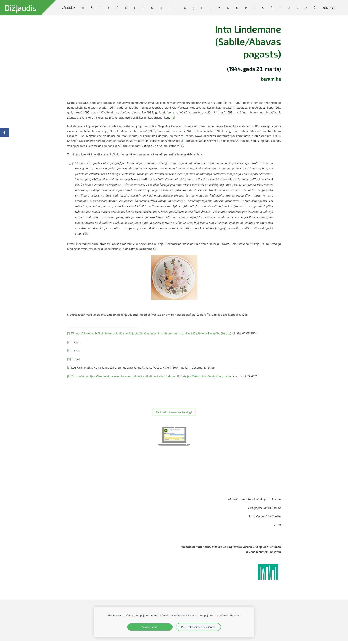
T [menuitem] (280, 7)
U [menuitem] (289, 7)
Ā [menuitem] (92, 7)
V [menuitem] (298, 7)
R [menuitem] (254, 7)
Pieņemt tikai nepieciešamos (198, 626)
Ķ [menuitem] (193, 7)
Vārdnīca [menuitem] (68, 7)
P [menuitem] (246, 7)
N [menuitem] (228, 7)
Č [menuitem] (117, 7)
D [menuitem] (126, 7)
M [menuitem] (219, 7)
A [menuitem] (83, 7)
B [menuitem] (100, 7)
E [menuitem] (135, 7)
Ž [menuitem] (315, 7)
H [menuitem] (161, 7)
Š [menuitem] (271, 7)
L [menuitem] (202, 7)
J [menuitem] (176, 7)
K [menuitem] (185, 7)
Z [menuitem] (306, 7)
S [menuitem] (263, 7)
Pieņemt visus (149, 626)
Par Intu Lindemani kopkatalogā (174, 412)
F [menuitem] (143, 7)
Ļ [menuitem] (210, 7)
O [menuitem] (237, 7)
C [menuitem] (109, 7)
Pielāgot (234, 615)
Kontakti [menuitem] (328, 7)
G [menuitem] (152, 7)
